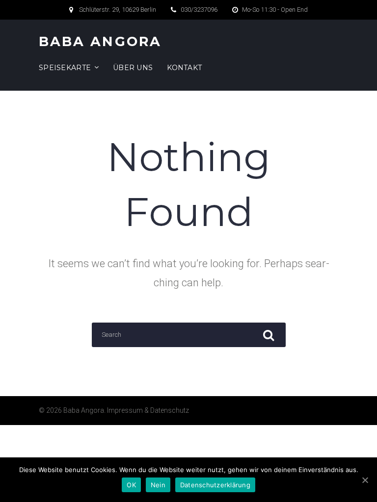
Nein (158, 485)
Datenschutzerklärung (215, 485)
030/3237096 (199, 9)
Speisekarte (65, 67)
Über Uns (133, 67)
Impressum (125, 410)
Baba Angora (100, 41)
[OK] (365, 480)
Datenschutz (169, 410)
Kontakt (184, 67)
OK (131, 485)
